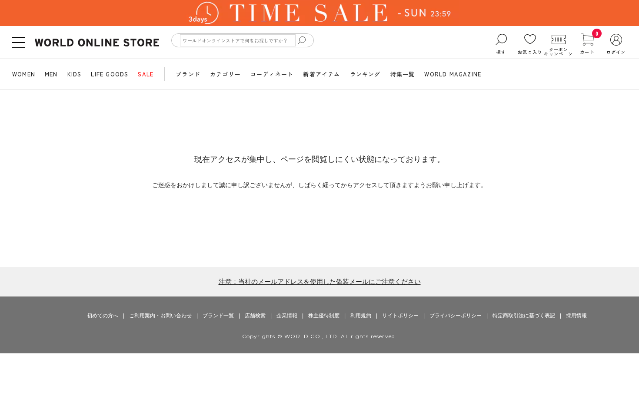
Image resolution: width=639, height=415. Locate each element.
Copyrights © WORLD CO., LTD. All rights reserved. (319, 336)
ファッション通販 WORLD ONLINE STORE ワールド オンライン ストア (97, 42)
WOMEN (23, 74)
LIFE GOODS (109, 74)
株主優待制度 (323, 316)
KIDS (74, 74)
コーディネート (271, 74)
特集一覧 (402, 74)
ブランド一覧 (218, 316)
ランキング (365, 74)
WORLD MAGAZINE (452, 74)
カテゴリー (225, 74)
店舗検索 (255, 316)
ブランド (188, 74)
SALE (145, 74)
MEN (51, 74)
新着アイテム (321, 74)
